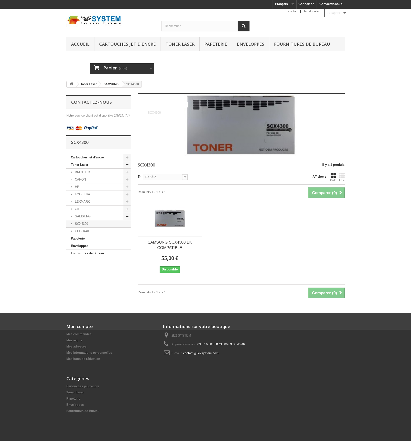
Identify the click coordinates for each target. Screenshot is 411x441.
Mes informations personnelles (89, 352)
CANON (80, 179)
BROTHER (82, 172)
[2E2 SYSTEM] (110, 19)
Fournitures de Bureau (302, 44)
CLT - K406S (83, 231)
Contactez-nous (330, 4)
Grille (333, 180)
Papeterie (215, 44)
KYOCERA (82, 194)
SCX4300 (81, 223)
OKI (77, 209)
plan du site (310, 11)
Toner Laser (180, 44)
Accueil (80, 44)
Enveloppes (250, 44)
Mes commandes (78, 334)
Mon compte (79, 326)
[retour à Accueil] (71, 84)
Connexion (306, 4)
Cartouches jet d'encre (127, 44)
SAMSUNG (111, 84)
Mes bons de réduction (83, 359)
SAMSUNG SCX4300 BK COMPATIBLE (170, 245)
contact (293, 11)
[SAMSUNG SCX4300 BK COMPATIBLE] (170, 218)
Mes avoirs (74, 340)
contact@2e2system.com (201, 353)
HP (76, 187)
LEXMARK (82, 201)
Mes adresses (76, 346)
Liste (342, 180)
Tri (140, 176)
